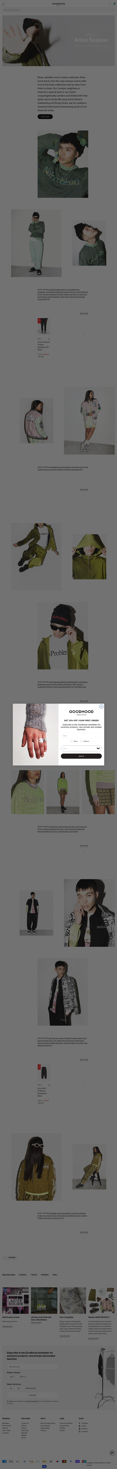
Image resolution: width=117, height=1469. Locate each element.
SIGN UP (81, 756)
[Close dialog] (101, 707)
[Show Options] (98, 748)
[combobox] (79, 748)
